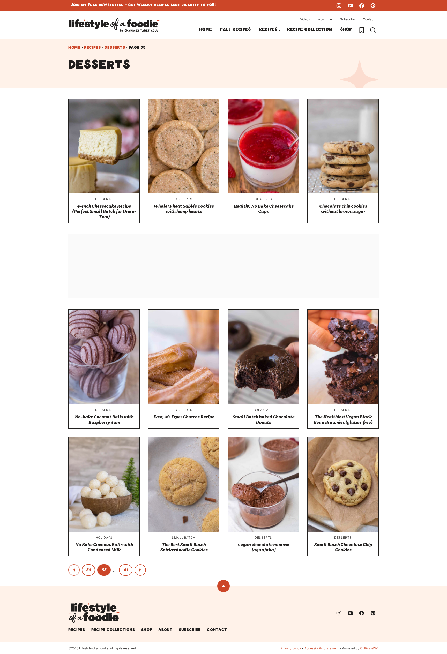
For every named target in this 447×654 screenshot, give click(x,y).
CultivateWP (369, 648)
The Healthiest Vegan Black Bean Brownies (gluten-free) (343, 419)
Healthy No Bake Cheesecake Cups (263, 209)
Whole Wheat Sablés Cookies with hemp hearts (184, 209)
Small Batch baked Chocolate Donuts (263, 419)
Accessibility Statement (321, 648)
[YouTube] (350, 5)
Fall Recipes (235, 30)
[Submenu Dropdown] (279, 30)
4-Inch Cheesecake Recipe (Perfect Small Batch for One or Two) (104, 211)
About (165, 629)
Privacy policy (290, 648)
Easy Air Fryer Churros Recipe (183, 417)
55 (104, 570)
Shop (346, 30)
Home (205, 30)
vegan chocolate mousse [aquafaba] (263, 547)
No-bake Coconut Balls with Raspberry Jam (104, 419)
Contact (369, 19)
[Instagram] (339, 5)
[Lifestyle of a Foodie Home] (114, 25)
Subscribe (347, 19)
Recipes (268, 30)
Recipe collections (113, 629)
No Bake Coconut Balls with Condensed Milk (104, 547)
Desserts (115, 47)
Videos (305, 19)
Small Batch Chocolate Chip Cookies (343, 547)
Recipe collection (309, 30)
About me (325, 19)
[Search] (373, 30)
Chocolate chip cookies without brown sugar (343, 209)
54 (88, 570)
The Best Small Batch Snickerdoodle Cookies (183, 547)
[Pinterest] (373, 5)
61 (126, 570)
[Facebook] (361, 5)
